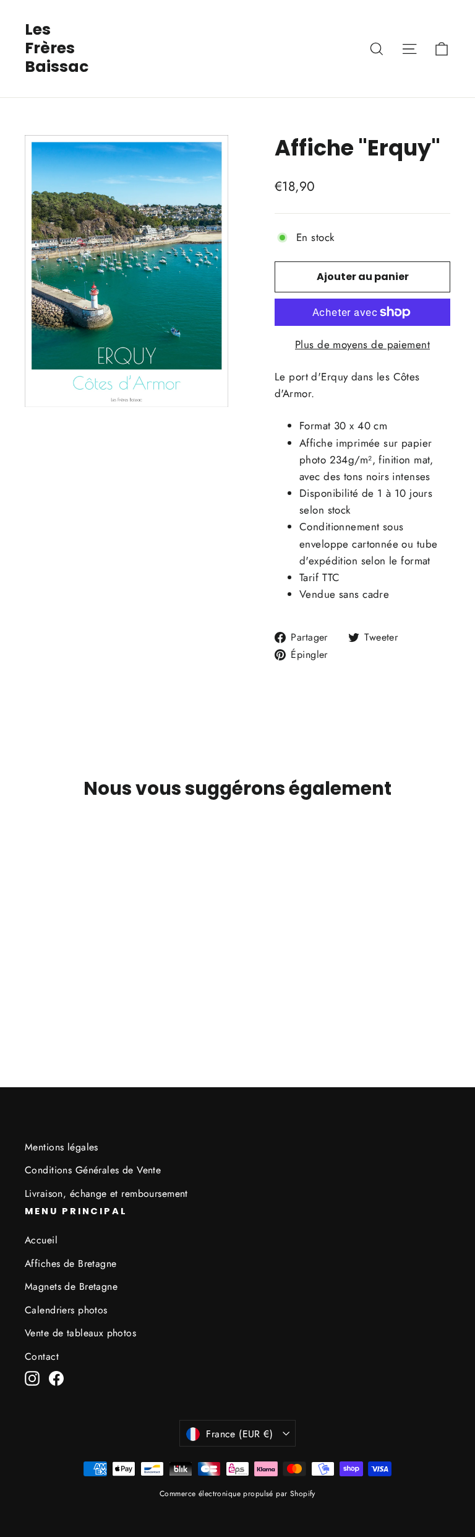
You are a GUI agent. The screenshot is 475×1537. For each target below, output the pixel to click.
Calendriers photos (66, 1310)
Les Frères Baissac (56, 48)
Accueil (41, 1240)
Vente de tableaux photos (80, 1333)
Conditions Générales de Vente (93, 1170)
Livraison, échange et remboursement (106, 1193)
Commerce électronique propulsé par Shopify (237, 1493)
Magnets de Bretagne (71, 1286)
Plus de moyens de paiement (362, 344)
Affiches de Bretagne (71, 1263)
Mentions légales (61, 1147)
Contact (42, 1356)
